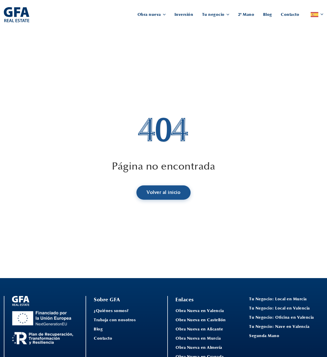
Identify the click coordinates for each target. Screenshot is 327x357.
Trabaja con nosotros (115, 320)
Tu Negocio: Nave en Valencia (279, 326)
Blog (267, 14)
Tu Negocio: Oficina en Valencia (281, 317)
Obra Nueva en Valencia (200, 310)
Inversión (183, 14)
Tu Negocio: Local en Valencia (279, 308)
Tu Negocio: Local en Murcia (278, 299)
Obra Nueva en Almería (199, 347)
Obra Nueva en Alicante (199, 329)
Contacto (290, 14)
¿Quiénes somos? (111, 310)
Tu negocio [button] (214, 14)
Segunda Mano (264, 335)
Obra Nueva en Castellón (201, 320)
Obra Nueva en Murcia (198, 338)
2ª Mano (246, 14)
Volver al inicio (163, 192)
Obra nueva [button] (149, 14)
